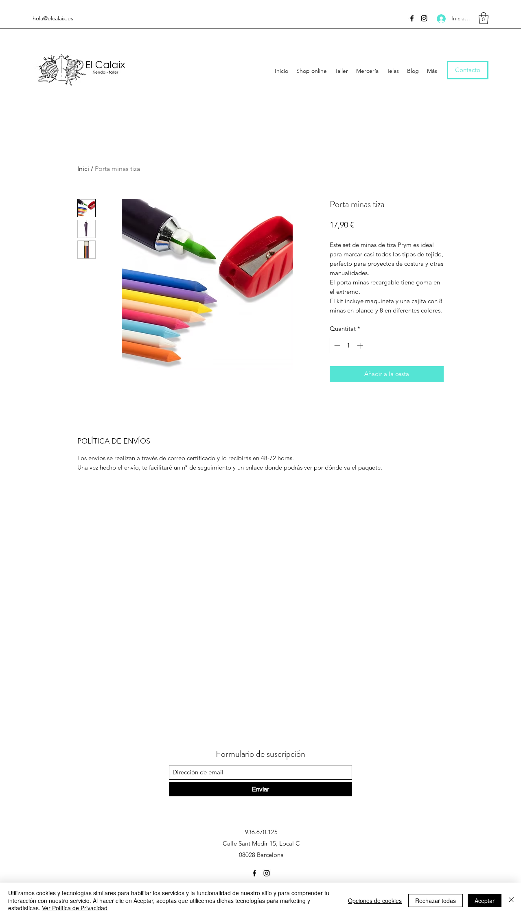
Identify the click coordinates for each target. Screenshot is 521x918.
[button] (483, 18)
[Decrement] (336, 345)
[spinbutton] (348, 345)
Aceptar (485, 900)
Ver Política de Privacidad (74, 908)
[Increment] (360, 345)
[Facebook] (412, 18)
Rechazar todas (435, 900)
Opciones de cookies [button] (375, 900)
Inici (83, 169)
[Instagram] (424, 18)
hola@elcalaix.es (53, 18)
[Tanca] (511, 900)
